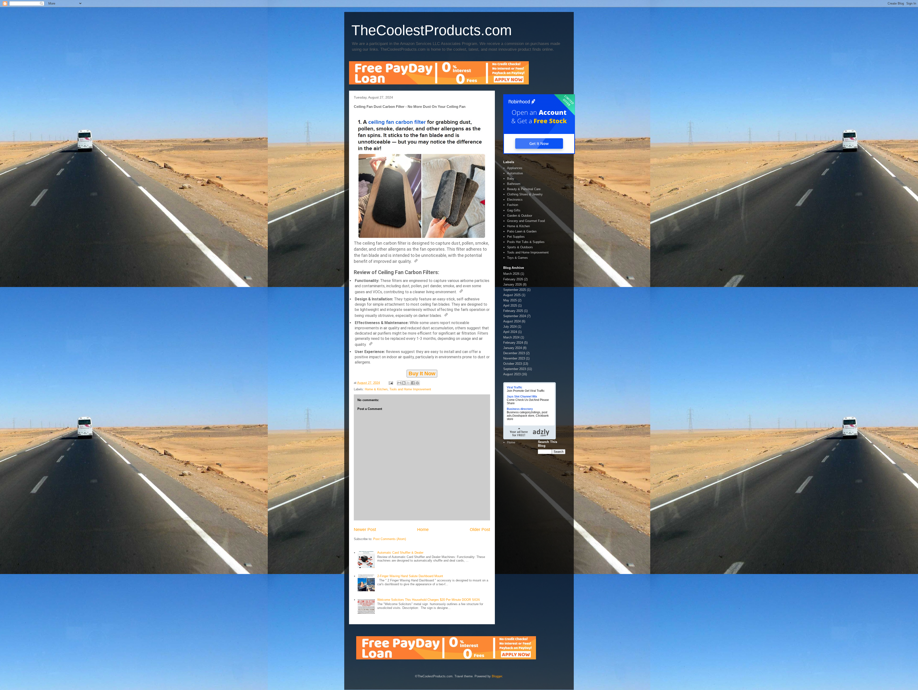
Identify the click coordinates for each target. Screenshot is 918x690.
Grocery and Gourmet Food (526, 221)
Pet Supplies (516, 236)
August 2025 (512, 295)
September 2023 (514, 369)
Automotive (515, 173)
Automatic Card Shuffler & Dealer (400, 552)
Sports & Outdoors (520, 247)
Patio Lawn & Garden (521, 231)
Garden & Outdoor (519, 215)
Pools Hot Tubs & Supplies (526, 242)
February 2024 (513, 342)
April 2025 (510, 305)
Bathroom (513, 184)
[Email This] (399, 383)
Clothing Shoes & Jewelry (525, 194)
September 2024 (514, 316)
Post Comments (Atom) (389, 539)
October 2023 (512, 363)
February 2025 (513, 311)
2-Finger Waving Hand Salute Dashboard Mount (410, 576)
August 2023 (512, 374)
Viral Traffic (514, 387)
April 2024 (510, 332)
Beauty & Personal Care (524, 189)
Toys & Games (517, 257)
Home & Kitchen (376, 389)
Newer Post (365, 529)
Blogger (497, 676)
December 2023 (514, 353)
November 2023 (514, 358)
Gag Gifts (513, 210)
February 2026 (513, 279)
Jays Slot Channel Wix (522, 396)
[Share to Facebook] (412, 383)
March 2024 (511, 337)
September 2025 (514, 290)
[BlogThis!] (403, 383)
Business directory (520, 409)
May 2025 (510, 300)
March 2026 (511, 274)
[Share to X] (408, 383)
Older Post (480, 529)
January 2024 (512, 348)
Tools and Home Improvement (410, 389)
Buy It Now (422, 373)
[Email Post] (390, 383)
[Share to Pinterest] (417, 383)
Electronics (515, 199)
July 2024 (510, 326)
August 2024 (512, 321)
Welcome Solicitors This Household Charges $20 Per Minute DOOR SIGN (428, 600)
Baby (510, 178)
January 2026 (512, 284)
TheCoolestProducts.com (431, 30)
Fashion (512, 205)
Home (423, 529)
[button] (416, 260)
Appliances (514, 168)
